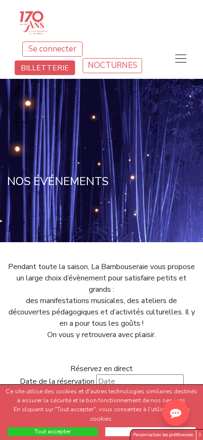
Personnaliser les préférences (163, 435)
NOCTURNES (112, 65)
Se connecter (52, 48)
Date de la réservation (57, 381)
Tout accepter (52, 431)
